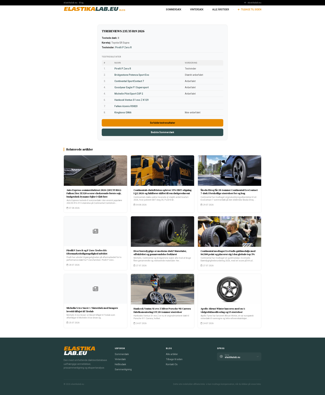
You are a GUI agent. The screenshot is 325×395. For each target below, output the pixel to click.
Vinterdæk (196, 9)
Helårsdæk (120, 364)
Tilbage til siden (251, 9)
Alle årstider (220, 9)
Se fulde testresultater (162, 122)
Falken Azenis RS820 (125, 106)
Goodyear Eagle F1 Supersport (131, 87)
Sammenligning (123, 369)
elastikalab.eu (254, 3)
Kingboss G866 (122, 112)
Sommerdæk (173, 9)
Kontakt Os (172, 364)
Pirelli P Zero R (123, 47)
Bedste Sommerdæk (162, 132)
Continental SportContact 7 (129, 81)
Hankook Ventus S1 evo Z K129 (131, 100)
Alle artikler (172, 354)
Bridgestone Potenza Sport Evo (131, 75)
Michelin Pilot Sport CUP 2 (128, 93)
